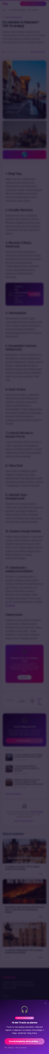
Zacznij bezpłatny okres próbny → (24, 1041)
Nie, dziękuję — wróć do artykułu (15, 1047)
